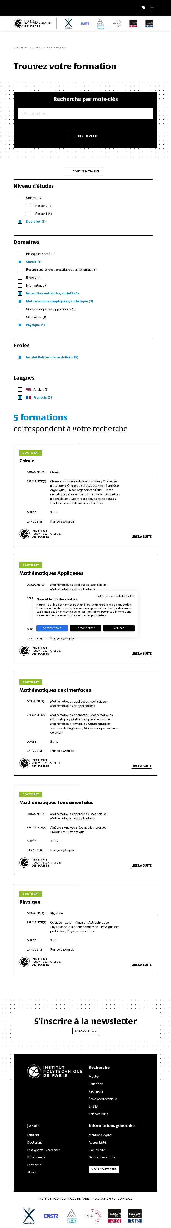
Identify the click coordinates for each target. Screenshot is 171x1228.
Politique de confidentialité (115, 596)
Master (94, 1076)
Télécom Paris (98, 1114)
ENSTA (93, 1106)
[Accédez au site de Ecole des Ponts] (72, 1216)
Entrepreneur (36, 1157)
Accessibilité (97, 1142)
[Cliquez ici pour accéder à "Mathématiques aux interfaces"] (40, 763)
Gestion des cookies (103, 1157)
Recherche (96, 1091)
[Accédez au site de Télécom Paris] (114, 1216)
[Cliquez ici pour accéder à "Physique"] (40, 962)
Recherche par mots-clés (85, 99)
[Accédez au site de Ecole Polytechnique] (29, 1216)
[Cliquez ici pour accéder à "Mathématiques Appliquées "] (40, 651)
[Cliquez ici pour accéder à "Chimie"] (40, 534)
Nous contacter (103, 1169)
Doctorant (34, 1142)
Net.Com (118, 1199)
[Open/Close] (153, 8)
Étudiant (33, 1135)
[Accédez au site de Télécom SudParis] (135, 1216)
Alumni (31, 1172)
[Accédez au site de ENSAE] (93, 1216)
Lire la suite (142, 537)
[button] (144, 8)
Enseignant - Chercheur (43, 1150)
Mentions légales (101, 1135)
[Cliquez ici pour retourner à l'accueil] (32, 23)
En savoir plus (85, 1031)
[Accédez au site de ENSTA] (51, 1216)
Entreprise (34, 1165)
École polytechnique (103, 1099)
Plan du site (97, 1150)
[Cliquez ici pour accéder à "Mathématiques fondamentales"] (40, 862)
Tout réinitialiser (86, 171)
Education (96, 1084)
